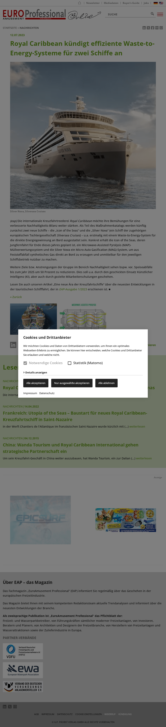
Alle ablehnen (106, 383)
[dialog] (83, 363)
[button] (69, 363)
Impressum (30, 393)
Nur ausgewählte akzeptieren (71, 383)
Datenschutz (46, 393)
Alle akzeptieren (35, 383)
